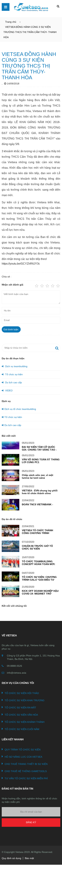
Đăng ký (31, 822)
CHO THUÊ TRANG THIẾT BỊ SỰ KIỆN (26, 764)
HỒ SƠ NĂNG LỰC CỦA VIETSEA (23, 756)
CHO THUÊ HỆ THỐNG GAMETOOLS (26, 771)
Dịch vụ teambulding (15, 366)
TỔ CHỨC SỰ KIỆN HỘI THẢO (22, 693)
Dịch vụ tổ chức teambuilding (20, 409)
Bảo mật (29, 858)
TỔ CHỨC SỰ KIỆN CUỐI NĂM (22, 729)
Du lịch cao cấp (13, 382)
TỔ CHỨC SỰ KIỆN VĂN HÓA (21, 714)
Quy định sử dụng (11, 858)
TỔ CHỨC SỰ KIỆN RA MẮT (20, 707)
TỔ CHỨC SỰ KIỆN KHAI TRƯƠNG (24, 700)
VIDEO (8, 390)
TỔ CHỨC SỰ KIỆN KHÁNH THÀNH (24, 722)
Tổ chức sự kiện (13, 374)
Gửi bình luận (10, 329)
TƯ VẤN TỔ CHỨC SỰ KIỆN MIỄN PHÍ (26, 778)
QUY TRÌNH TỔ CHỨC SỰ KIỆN (22, 749)
